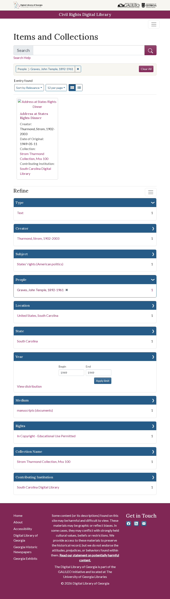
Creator (22, 228)
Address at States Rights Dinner (34, 116)
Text (20, 213)
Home (17, 515)
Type (20, 202)
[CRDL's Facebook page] (128, 523)
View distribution (29, 386)
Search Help (22, 58)
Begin (62, 366)
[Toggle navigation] (154, 24)
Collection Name (29, 451)
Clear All (146, 69)
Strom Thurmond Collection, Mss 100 (43, 461)
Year (19, 357)
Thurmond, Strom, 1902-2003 (38, 238)
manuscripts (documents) (35, 410)
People (21, 279)
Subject (22, 254)
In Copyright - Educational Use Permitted (46, 436)
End (88, 366)
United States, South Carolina (37, 315)
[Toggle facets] (151, 192)
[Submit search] (150, 50)
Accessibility (22, 529)
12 (55, 87)
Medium (22, 400)
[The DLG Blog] (136, 523)
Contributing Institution (34, 477)
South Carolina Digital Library (38, 487)
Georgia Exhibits (25, 558)
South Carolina (27, 341)
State (20, 331)
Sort (28, 87)
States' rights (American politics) (40, 264)
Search (25, 51)
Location (23, 305)
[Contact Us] (143, 523)
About (18, 522)
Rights (20, 426)
